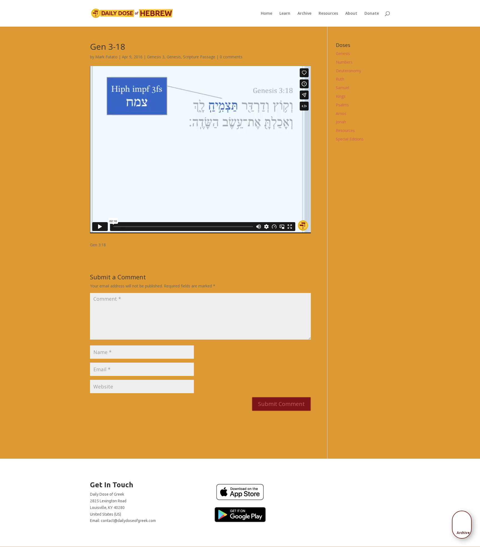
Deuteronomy (348, 70)
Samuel (342, 87)
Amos (341, 113)
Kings (341, 96)
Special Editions (350, 139)
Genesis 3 (155, 56)
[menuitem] (463, 523)
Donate (371, 13)
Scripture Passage (199, 56)
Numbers (344, 62)
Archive (304, 13)
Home (266, 13)
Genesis (174, 56)
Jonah (341, 121)
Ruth (340, 79)
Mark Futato (106, 56)
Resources (328, 13)
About (351, 13)
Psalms (342, 104)
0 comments (231, 56)
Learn (284, 13)
